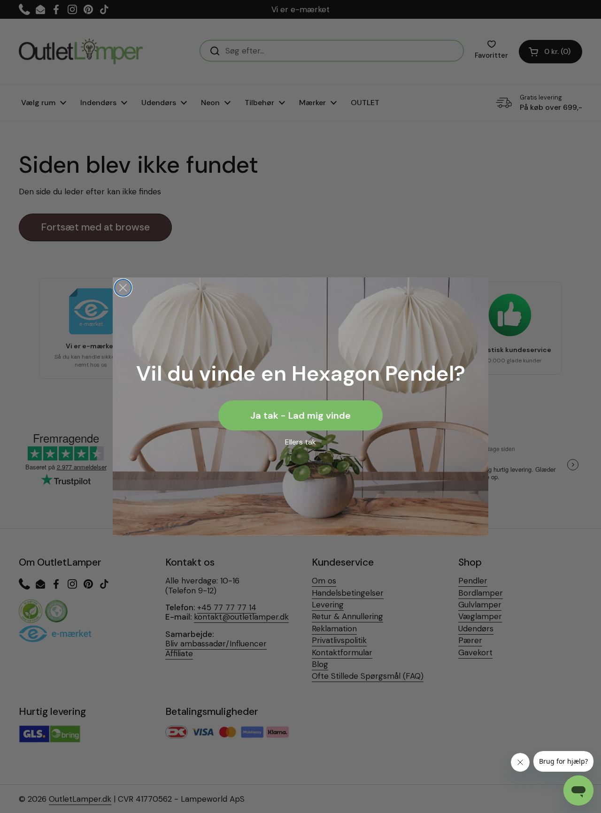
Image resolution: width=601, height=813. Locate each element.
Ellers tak (300, 442)
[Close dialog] (123, 287)
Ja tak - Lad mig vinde (300, 415)
